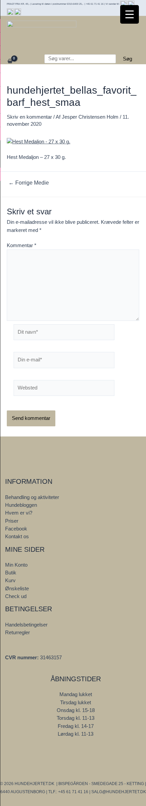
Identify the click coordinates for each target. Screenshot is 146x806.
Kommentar (21, 245)
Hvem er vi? (18, 513)
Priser (11, 521)
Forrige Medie (28, 183)
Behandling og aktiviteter (32, 497)
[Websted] (64, 389)
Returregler (17, 632)
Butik (10, 572)
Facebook (16, 528)
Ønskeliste (17, 588)
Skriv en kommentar (29, 117)
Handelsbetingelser (26, 624)
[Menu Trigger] (129, 14)
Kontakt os (17, 536)
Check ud (15, 596)
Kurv (10, 580)
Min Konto (16, 565)
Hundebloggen (21, 505)
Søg (127, 59)
